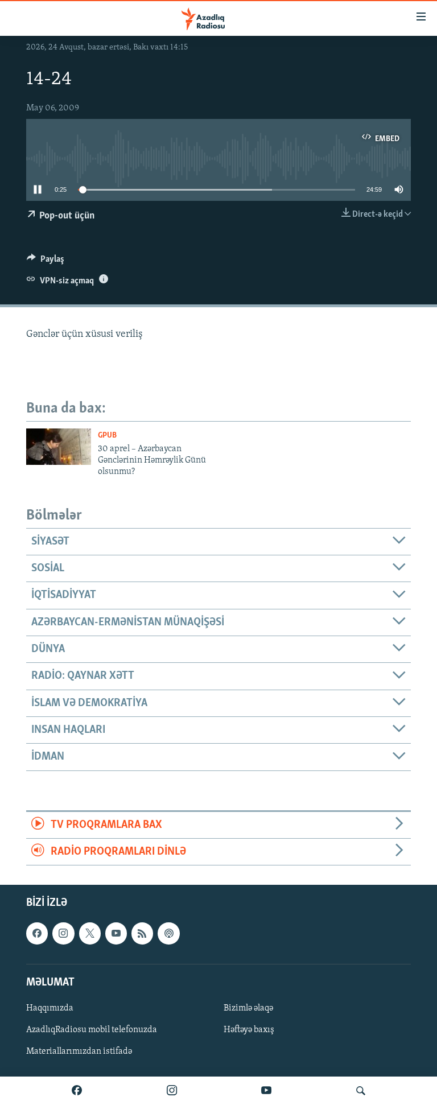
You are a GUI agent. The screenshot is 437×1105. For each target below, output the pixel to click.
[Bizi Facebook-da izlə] (76, 1091)
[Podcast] (168, 934)
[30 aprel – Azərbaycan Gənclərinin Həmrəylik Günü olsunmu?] (58, 446)
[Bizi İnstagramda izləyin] (171, 1091)
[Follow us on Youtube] (116, 934)
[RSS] (142, 934)
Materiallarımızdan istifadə (79, 1051)
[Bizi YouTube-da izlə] (266, 1091)
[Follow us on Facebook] (37, 934)
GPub (107, 435)
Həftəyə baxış (249, 1029)
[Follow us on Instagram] (63, 934)
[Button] (45, 262)
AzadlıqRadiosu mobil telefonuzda (91, 1029)
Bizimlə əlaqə (248, 1008)
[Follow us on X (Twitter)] (90, 934)
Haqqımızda (49, 1008)
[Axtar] (361, 1091)
